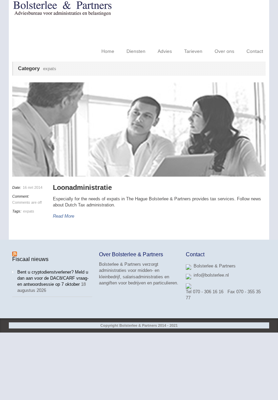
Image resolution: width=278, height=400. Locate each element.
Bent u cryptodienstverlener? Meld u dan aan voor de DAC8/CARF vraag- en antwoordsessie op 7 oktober (52, 278)
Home (107, 51)
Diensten (135, 51)
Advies (165, 51)
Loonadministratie (82, 187)
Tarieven (193, 51)
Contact (254, 51)
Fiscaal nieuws (30, 259)
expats (28, 211)
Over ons (224, 51)
